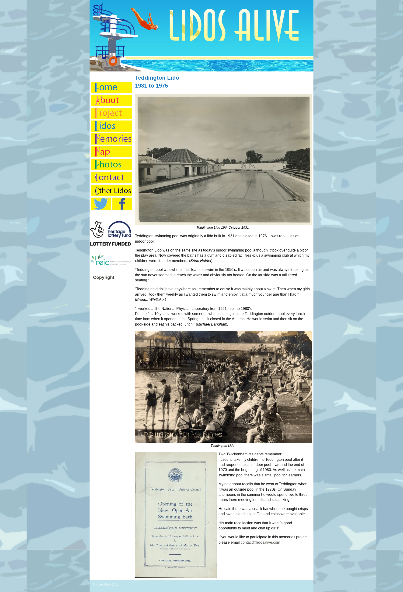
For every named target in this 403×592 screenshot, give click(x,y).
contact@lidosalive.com (260, 542)
